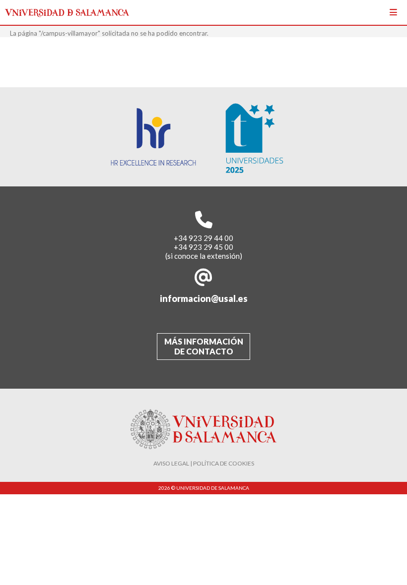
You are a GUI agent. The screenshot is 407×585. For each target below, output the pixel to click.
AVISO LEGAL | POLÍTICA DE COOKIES (203, 463)
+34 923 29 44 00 (203, 238)
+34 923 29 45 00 (203, 246)
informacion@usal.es (204, 298)
